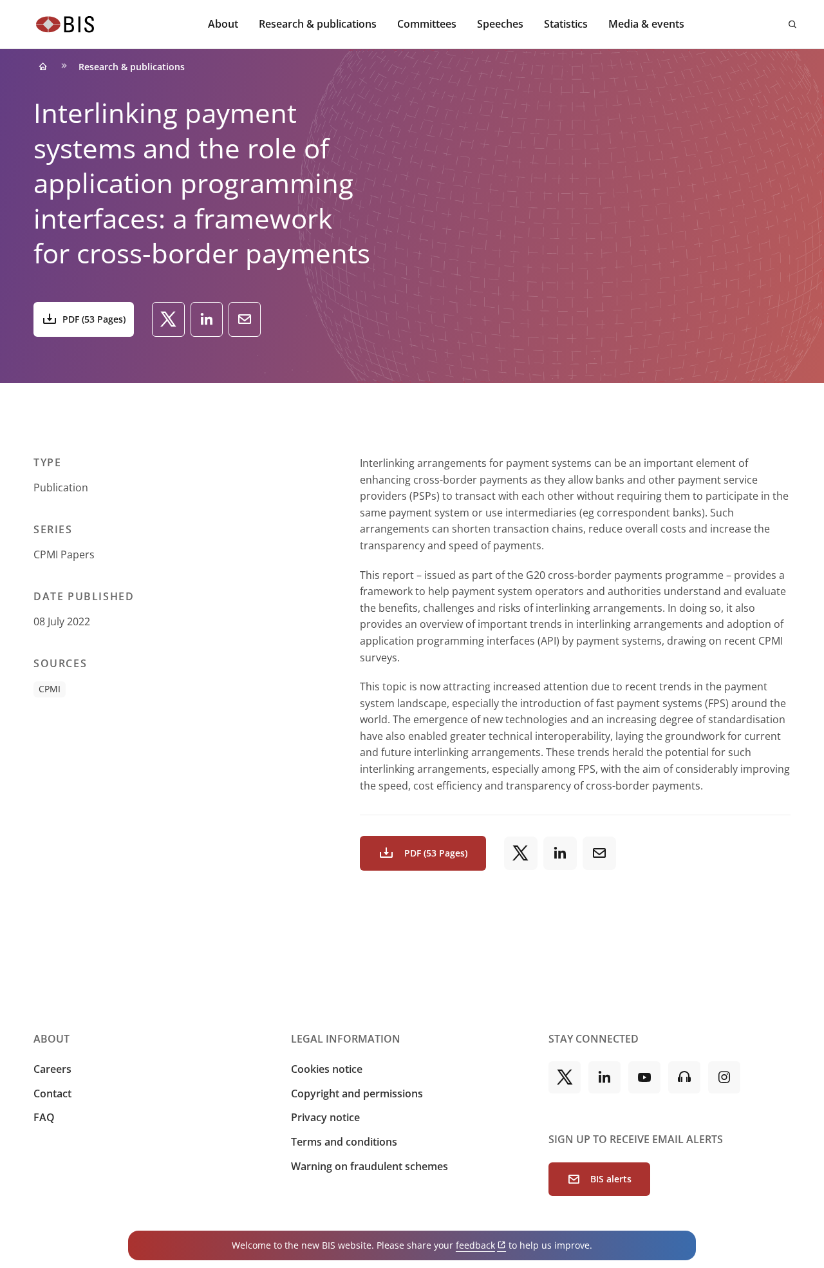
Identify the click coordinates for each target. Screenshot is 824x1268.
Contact (52, 1093)
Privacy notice (325, 1117)
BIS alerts (611, 1179)
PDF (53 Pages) (94, 319)
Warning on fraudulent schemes (369, 1166)
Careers (52, 1069)
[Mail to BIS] (245, 319)
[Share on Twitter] (168, 319)
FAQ (44, 1117)
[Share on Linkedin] (207, 319)
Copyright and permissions (357, 1093)
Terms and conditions (344, 1142)
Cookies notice (326, 1069)
